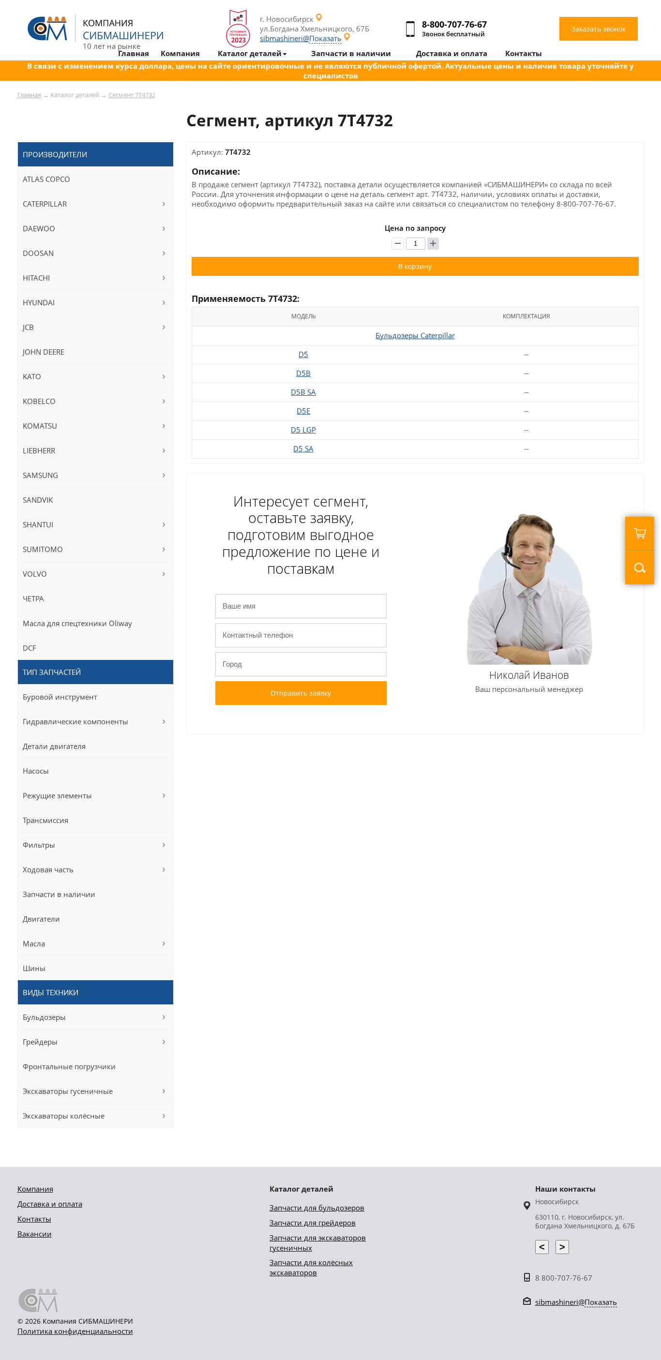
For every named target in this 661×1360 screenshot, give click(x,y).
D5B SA (303, 392)
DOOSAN (38, 253)
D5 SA (303, 448)
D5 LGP (303, 429)
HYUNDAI (39, 302)
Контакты (34, 1219)
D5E (303, 411)
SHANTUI (38, 524)
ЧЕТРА (33, 598)
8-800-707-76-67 (454, 24)
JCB (28, 327)
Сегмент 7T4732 (131, 94)
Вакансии (34, 1234)
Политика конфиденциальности (75, 1331)
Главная (29, 94)
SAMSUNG (40, 475)
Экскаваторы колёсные (64, 1116)
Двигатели (41, 919)
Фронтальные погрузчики (69, 1066)
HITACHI (36, 278)
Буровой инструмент (60, 697)
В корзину (415, 266)
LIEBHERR (39, 450)
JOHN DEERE (43, 352)
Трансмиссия (45, 820)
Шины (34, 968)
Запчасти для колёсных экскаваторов (311, 1267)
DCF (29, 648)
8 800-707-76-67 (563, 1278)
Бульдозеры (44, 1017)
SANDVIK (38, 500)
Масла (34, 943)
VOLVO (35, 574)
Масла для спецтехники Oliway (77, 623)
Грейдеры (40, 1041)
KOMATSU (40, 426)
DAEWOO (39, 228)
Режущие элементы (57, 795)
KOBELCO (39, 401)
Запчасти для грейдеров (313, 1222)
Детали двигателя (54, 746)
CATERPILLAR (45, 204)
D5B (303, 373)
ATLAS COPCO (46, 179)
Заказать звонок (598, 28)
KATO (32, 376)
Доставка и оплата (49, 1204)
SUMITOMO (43, 549)
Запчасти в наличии (59, 894)
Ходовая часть (48, 869)
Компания (35, 1189)
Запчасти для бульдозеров (317, 1207)
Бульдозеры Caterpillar (415, 335)
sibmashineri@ (301, 38)
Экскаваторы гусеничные (68, 1091)
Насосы (36, 771)
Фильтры (39, 845)
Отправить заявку (300, 693)
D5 (303, 354)
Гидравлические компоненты (75, 721)
